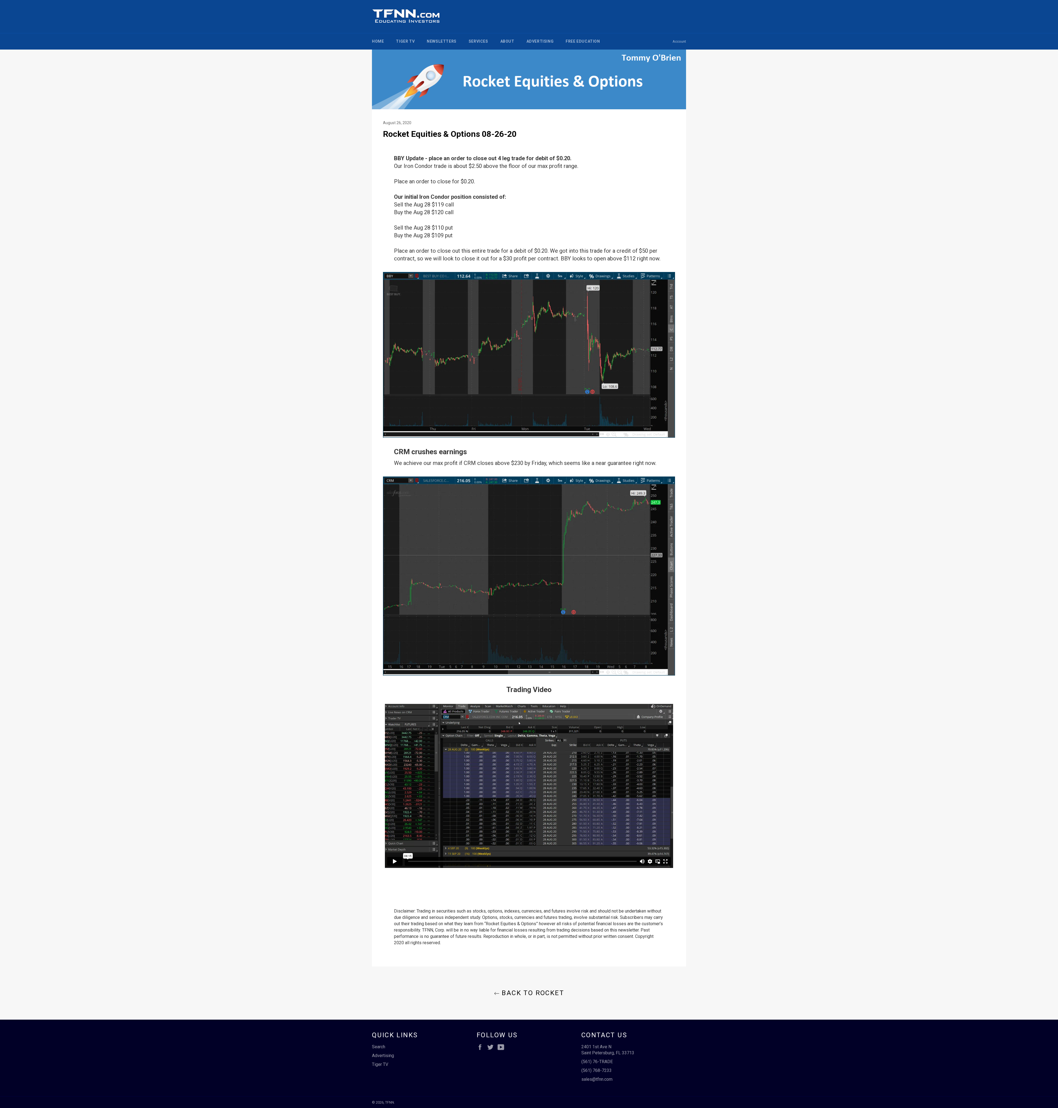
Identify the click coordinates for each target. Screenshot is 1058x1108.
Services (478, 41)
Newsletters (442, 41)
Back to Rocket (532, 993)
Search (378, 1046)
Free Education (583, 41)
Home (378, 41)
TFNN (389, 1102)
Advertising (540, 41)
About (507, 41)
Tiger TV (405, 41)
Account (679, 41)
